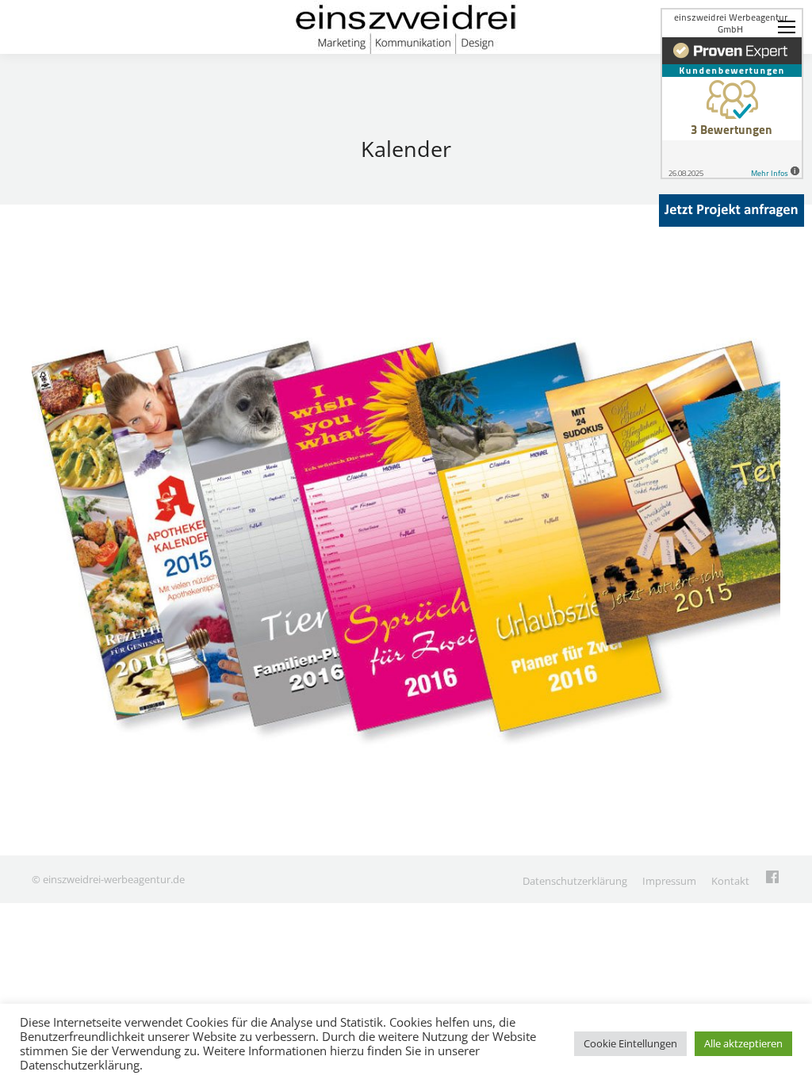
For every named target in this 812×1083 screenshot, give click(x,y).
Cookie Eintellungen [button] (630, 1043)
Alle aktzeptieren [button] (743, 1043)
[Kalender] (406, 526)
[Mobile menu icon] (786, 26)
